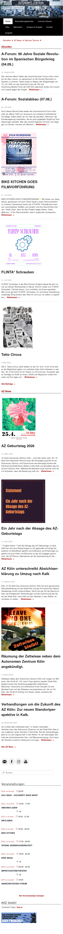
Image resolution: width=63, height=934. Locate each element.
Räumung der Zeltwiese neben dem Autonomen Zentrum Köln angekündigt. (30, 661)
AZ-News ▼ (19, 40)
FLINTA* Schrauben (17, 271)
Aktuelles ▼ (8, 40)
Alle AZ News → (8, 746)
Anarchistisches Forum (14, 883)
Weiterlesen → (35, 89)
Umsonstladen (9, 807)
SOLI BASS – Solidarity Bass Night (19, 795)
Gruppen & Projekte (34, 27)
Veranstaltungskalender (24, 21)
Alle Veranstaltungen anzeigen (31, 895)
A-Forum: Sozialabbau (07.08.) (26, 99)
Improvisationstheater (14, 870)
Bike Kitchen (8, 833)
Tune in (19, 907)
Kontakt (49, 27)
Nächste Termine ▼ (33, 40)
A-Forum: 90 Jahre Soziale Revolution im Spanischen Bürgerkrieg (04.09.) (30, 59)
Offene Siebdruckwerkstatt (16, 845)
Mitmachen (18, 27)
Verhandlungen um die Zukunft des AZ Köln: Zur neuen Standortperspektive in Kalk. (30, 709)
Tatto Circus (11, 354)
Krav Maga (7, 857)
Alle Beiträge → (8, 383)
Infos (7, 27)
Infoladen (6, 820)
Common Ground (45, 21)
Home (7, 21)
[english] (8, 33)
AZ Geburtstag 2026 (17, 445)
